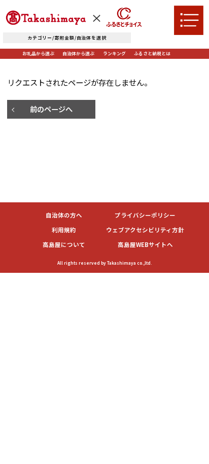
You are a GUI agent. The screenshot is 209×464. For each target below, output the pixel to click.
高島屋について (64, 245)
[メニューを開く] (188, 20)
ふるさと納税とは (152, 53)
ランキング (114, 53)
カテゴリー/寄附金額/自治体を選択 (67, 37)
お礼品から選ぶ (38, 53)
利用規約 (64, 230)
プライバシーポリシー (145, 215)
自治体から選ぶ (78, 53)
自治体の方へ (64, 215)
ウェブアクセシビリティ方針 (145, 230)
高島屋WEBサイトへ (145, 245)
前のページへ (51, 108)
